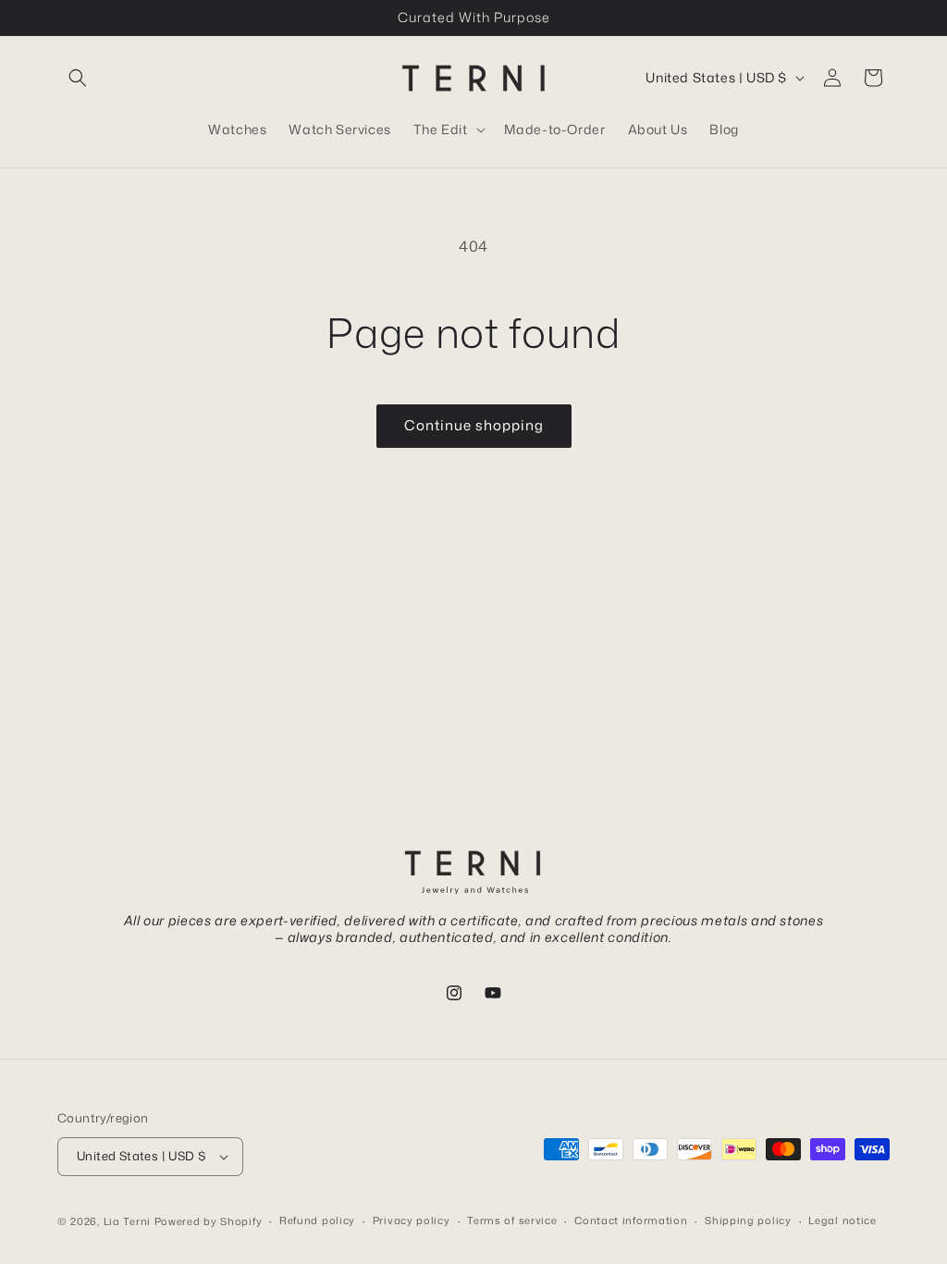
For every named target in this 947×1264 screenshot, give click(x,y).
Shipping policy (748, 1220)
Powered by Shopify (208, 1221)
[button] (77, 77)
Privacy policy (411, 1220)
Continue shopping (474, 425)
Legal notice (842, 1220)
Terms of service (512, 1220)
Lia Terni (127, 1221)
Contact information (630, 1220)
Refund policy (317, 1220)
